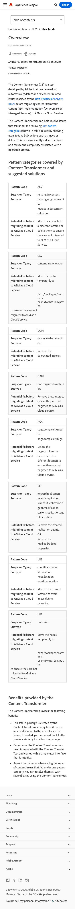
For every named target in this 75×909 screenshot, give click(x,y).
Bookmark (17, 53)
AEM (34, 29)
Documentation (17, 29)
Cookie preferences (45, 894)
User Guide (48, 29)
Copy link (32, 53)
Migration (22, 67)
